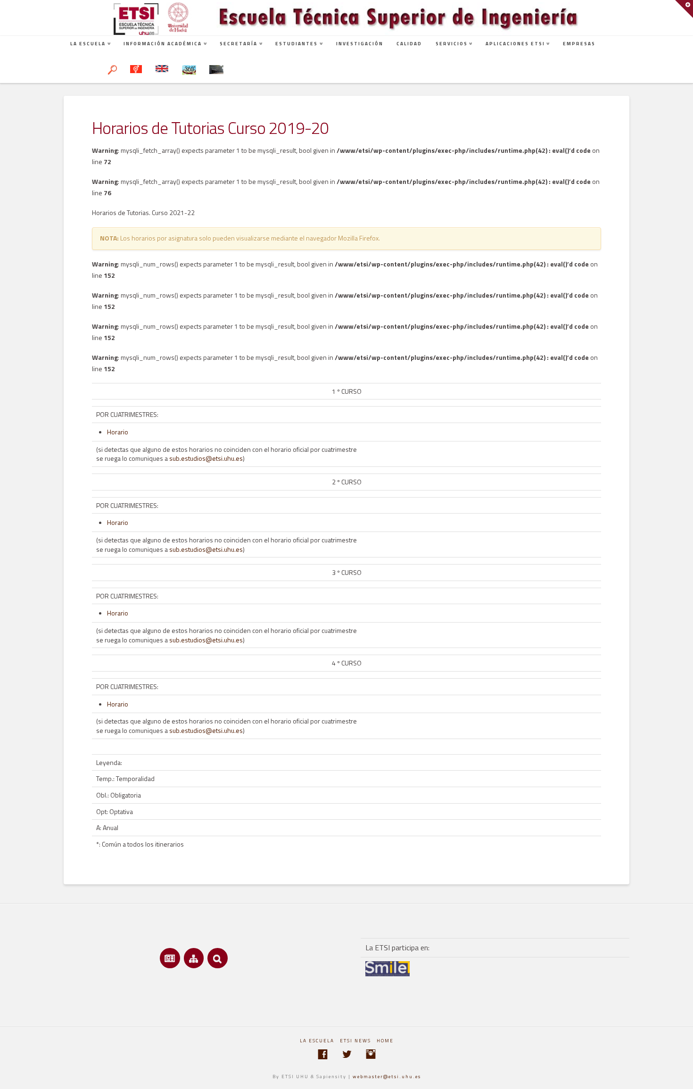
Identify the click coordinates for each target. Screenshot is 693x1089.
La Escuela (88, 43)
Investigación (359, 43)
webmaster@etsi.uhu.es (387, 1076)
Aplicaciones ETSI (515, 43)
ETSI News (355, 1040)
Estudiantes (296, 43)
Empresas (579, 43)
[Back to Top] (680, 1076)
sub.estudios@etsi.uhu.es (206, 458)
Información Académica (163, 43)
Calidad (409, 43)
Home (385, 1040)
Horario (117, 432)
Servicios (452, 43)
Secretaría (238, 43)
